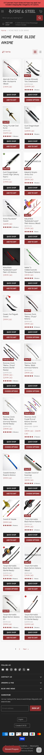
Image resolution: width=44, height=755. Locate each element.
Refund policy (34, 746)
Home (3, 31)
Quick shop (11, 95)
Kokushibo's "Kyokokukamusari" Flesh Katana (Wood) (32, 221)
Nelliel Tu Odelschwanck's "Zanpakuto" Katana (32, 269)
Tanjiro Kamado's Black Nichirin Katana (33, 520)
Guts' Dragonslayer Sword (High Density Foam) (11, 174)
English (21, 719)
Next (25, 649)
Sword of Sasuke (9, 519)
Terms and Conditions (20, 746)
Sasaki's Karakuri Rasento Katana (9, 474)
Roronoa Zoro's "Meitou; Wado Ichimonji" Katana (31, 365)
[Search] (39, 18)
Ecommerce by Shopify (25, 751)
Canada (20, 725)
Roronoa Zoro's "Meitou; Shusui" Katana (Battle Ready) (9, 366)
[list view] (40, 51)
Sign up (35, 708)
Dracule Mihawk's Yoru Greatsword (31, 80)
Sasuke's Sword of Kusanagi (31, 474)
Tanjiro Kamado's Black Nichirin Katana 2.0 (11, 617)
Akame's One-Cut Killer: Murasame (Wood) (10, 81)
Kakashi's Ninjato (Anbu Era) (31, 173)
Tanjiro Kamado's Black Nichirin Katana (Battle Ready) (11, 568)
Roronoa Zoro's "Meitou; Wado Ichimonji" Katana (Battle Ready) (10, 420)
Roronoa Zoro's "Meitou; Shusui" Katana (30, 316)
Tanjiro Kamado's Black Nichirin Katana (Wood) (33, 568)
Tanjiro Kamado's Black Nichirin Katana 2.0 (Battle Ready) (33, 617)
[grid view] (35, 51)
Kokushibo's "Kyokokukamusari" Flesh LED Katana (10, 269)
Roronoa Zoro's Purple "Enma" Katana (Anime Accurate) (30, 420)
